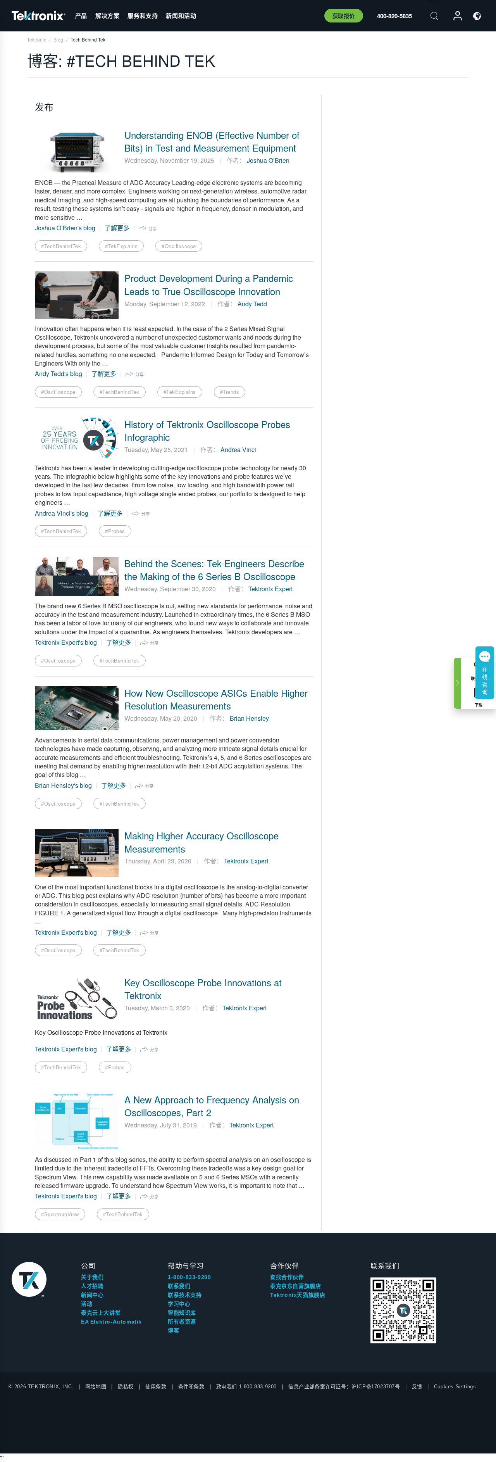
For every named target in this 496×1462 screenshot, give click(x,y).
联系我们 (179, 1286)
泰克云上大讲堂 (101, 1313)
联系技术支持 (185, 1295)
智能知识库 (182, 1313)
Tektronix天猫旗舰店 (297, 1295)
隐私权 (126, 1387)
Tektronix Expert (270, 588)
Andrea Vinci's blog (61, 513)
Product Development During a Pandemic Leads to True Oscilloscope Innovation (208, 284)
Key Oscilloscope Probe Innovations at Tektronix (203, 989)
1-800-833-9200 (189, 1277)
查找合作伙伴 (287, 1277)
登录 (454, 16)
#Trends (229, 391)
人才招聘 (92, 1286)
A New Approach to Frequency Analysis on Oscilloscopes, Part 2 (211, 1106)
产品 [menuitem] (81, 15)
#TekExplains (121, 246)
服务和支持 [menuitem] (142, 15)
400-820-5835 (394, 16)
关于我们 (92, 1277)
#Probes (115, 531)
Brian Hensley (249, 718)
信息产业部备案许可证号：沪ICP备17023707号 (344, 1387)
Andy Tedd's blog (58, 373)
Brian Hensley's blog (63, 785)
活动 (86, 1304)
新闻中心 (92, 1295)
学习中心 (179, 1304)
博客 (173, 1330)
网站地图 (95, 1387)
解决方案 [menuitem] (107, 15)
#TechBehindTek (61, 246)
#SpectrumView (60, 1214)
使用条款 (155, 1387)
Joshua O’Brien (268, 160)
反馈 (417, 1387)
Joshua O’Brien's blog (65, 227)
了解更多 (117, 227)
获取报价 (343, 15)
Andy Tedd (252, 303)
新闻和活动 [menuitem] (181, 15)
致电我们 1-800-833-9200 (246, 1387)
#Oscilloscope (179, 246)
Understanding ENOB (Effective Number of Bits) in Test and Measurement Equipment (212, 141)
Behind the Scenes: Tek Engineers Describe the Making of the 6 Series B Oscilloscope (214, 570)
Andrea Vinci (238, 449)
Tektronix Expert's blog (66, 642)
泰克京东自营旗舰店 (295, 1286)
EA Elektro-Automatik (111, 1322)
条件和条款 (191, 1387)
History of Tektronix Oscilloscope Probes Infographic (207, 431)
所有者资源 (182, 1322)
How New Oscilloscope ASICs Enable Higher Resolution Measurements (216, 699)
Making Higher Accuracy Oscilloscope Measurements (201, 842)
